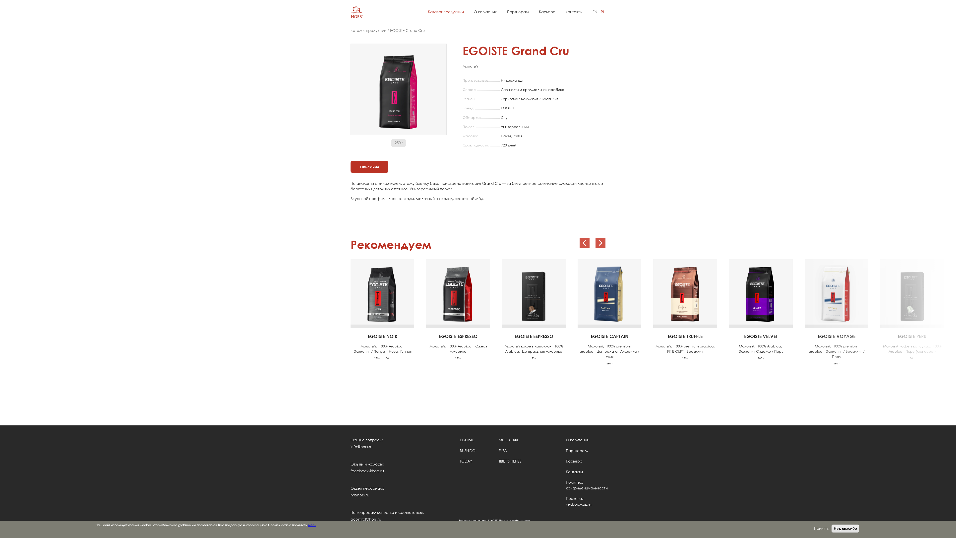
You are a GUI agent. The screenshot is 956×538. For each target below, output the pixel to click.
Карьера (547, 11)
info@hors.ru (361, 446)
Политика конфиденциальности (585, 485)
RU (603, 11)
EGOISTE (467, 440)
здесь (312, 525)
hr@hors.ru (360, 495)
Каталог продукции (446, 11)
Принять (821, 528)
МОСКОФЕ (509, 440)
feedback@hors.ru (367, 470)
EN (595, 11)
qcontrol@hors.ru (366, 519)
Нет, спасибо (845, 528)
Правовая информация (579, 501)
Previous (585, 243)
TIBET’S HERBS (510, 461)
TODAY (466, 461)
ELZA (503, 450)
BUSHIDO (468, 450)
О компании (485, 11)
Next (600, 243)
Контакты (573, 11)
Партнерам (518, 11)
